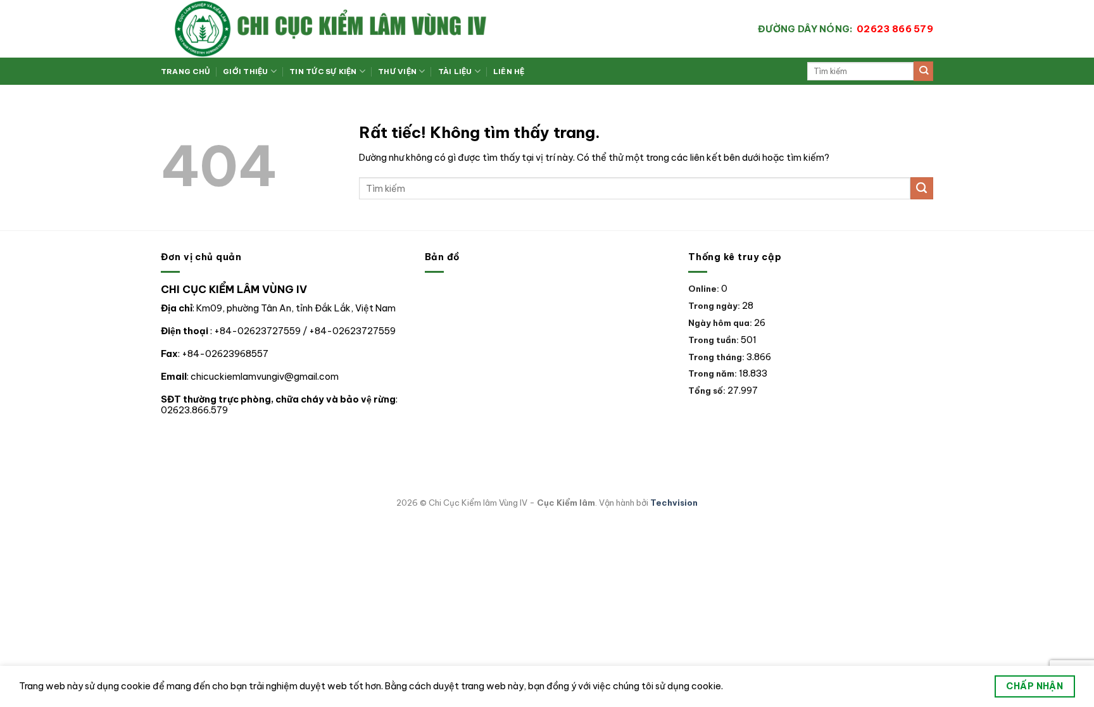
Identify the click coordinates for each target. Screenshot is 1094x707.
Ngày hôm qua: (721, 323)
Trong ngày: (715, 306)
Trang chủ (185, 71)
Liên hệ (509, 71)
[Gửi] (923, 71)
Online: (704, 289)
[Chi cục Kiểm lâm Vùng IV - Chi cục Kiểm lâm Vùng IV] (382, 29)
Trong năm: (713, 373)
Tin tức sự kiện (322, 71)
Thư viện (397, 71)
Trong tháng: (717, 357)
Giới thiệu (245, 71)
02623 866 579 (845, 29)
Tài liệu (455, 71)
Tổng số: (707, 390)
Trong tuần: (714, 340)
